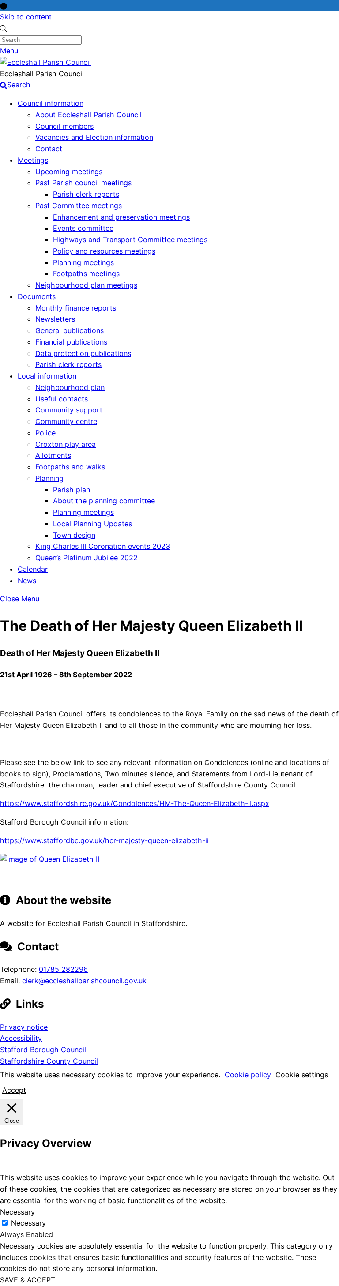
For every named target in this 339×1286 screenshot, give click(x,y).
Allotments (53, 455)
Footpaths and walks (70, 466)
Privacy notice (24, 1027)
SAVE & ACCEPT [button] (27, 1279)
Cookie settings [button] (301, 1074)
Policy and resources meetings (104, 251)
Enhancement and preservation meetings (121, 217)
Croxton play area (65, 444)
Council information (50, 103)
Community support (68, 409)
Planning (49, 478)
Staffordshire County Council (49, 1061)
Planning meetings (83, 262)
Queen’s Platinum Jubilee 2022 (86, 557)
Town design (74, 535)
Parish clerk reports (86, 194)
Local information (47, 375)
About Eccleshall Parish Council (88, 114)
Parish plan (71, 489)
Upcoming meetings (68, 171)
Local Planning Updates (92, 523)
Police (45, 432)
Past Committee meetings (78, 205)
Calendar (33, 569)
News (27, 580)
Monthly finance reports (75, 308)
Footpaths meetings (86, 273)
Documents (37, 296)
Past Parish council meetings (83, 182)
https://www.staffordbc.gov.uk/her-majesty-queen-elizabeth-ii (104, 840)
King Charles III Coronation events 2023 (102, 546)
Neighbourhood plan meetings (86, 285)
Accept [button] (14, 1090)
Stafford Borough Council (43, 1049)
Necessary (28, 1223)
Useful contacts (61, 398)
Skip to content (26, 16)
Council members (64, 126)
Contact (48, 148)
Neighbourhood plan (70, 387)
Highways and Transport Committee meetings (130, 239)
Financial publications (71, 341)
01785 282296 (63, 969)
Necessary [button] (17, 1211)
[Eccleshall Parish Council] (45, 62)
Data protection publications (83, 353)
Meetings (33, 160)
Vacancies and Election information (94, 137)
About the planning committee (104, 500)
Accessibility (21, 1038)
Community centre (66, 421)
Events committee (83, 228)
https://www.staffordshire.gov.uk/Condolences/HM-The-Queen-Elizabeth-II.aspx (134, 803)
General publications (69, 330)
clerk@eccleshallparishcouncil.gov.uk (84, 980)
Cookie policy (248, 1074)
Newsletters (55, 319)
